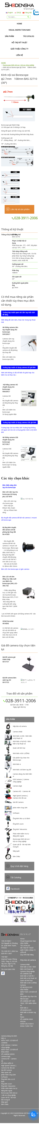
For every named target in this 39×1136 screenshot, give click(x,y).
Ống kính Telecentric (8, 1086)
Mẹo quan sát (6, 1072)
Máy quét (4, 1102)
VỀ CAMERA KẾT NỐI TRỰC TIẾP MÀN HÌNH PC (28, 1003)
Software (4, 1077)
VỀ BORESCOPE (25, 1010)
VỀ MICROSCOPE (26, 987)
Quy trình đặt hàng (19, 866)
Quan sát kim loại (26, 980)
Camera (23, 985)
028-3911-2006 (25, 218)
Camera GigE (5, 1056)
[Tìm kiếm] (28, 17)
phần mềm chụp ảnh (8, 1075)
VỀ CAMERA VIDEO (8, 1054)
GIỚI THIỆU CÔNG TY (19, 49)
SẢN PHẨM (9, 36)
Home (19, 23)
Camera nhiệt (25, 964)
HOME (3, 63)
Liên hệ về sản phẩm (19, 209)
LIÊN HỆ (19, 55)
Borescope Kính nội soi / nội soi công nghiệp (18, 65)
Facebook (15, 889)
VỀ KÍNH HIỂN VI (7, 1063)
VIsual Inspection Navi (19, 30)
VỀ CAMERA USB (26, 974)
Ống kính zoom (6, 1084)
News (22, 1017)
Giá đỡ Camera (6, 1070)
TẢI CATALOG (28, 36)
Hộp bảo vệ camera (28, 960)
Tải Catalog (15, 877)
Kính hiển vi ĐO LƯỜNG (28, 983)
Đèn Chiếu (4, 1104)
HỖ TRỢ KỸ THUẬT (19, 42)
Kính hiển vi (24, 1008)
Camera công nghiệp (27, 971)
